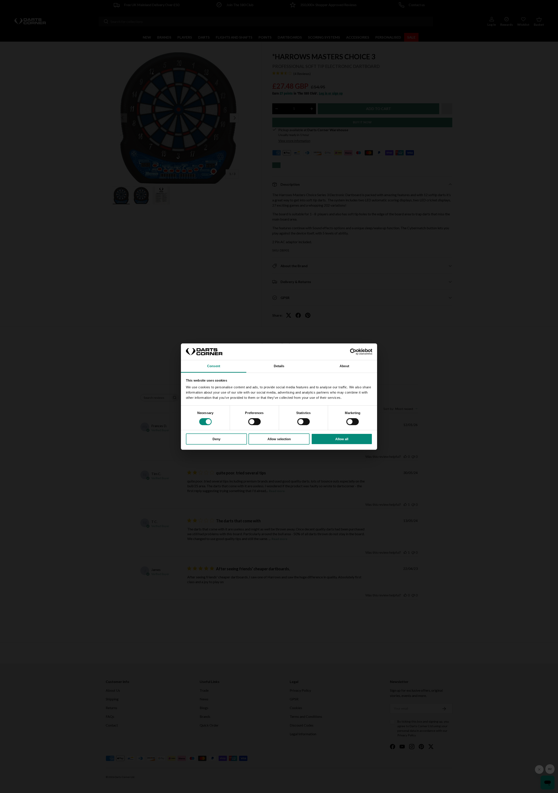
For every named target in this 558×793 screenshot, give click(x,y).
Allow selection (279, 439)
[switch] (254, 421)
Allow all (341, 439)
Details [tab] (279, 366)
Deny (216, 439)
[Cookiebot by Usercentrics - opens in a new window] (353, 351)
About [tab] (344, 366)
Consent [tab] (213, 366)
